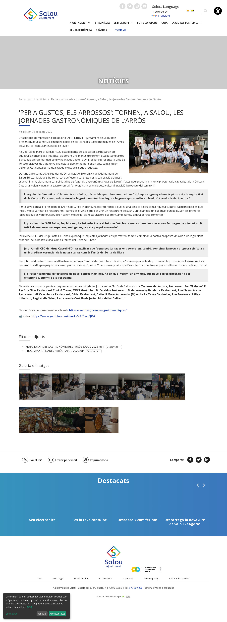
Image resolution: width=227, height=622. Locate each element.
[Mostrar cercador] (205, 10)
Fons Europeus (147, 22)
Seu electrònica (81, 29)
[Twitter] (199, 460)
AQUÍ (29, 607)
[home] (40, 14)
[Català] (188, 10)
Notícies (41, 99)
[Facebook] (190, 460)
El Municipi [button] (122, 22)
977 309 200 (135, 587)
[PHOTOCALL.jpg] (168, 386)
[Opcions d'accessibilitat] (218, 11)
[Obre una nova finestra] (122, 6)
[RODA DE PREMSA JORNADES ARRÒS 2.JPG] (68, 386)
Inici (29, 99)
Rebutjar (42, 613)
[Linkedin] (207, 460)
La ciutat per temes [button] (185, 22)
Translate (164, 15)
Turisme (120, 29)
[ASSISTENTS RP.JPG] (101, 386)
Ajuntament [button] (78, 22)
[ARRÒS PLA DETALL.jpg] (35, 420)
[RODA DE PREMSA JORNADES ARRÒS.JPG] (35, 386)
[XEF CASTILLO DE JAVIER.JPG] (101, 420)
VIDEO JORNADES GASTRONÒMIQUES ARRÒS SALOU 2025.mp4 (64, 346)
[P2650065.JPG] (135, 386)
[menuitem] (188, 10)
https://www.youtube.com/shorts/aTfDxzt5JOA (63, 316)
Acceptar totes (57, 613)
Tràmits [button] (102, 29)
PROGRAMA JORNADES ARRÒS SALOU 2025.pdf (54, 351)
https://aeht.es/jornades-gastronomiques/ (98, 310)
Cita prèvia (102, 22)
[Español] (192, 10)
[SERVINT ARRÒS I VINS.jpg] (68, 420)
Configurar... (12, 613)
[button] (198, 485)
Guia (164, 22)
